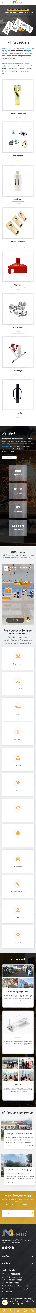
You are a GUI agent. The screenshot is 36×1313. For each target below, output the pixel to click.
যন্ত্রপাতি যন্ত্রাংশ (18, 199)
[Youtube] (13, 1247)
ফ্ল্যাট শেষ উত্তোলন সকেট (18, 241)
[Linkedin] (6, 1247)
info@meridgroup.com (14, 1277)
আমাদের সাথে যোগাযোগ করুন (18, 892)
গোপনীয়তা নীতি (23, 1301)
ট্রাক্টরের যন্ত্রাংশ (18, 285)
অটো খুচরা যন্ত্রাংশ (18, 156)
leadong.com (18, 1304)
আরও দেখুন (18, 118)
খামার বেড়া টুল (18, 413)
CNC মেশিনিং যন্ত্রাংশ (18, 327)
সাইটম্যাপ (16, 1301)
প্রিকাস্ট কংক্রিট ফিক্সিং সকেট (18, 113)
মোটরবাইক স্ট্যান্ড (18, 371)
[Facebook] (3, 1247)
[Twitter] (9, 1247)
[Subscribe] (32, 1213)
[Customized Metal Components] (18, 95)
